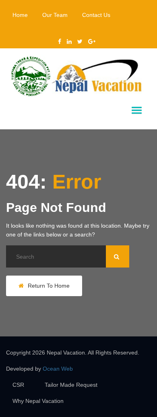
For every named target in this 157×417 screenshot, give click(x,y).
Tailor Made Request (71, 385)
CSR (18, 385)
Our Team (55, 15)
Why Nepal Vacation (38, 401)
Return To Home (49, 285)
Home (20, 15)
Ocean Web (58, 368)
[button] (136, 110)
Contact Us (96, 15)
